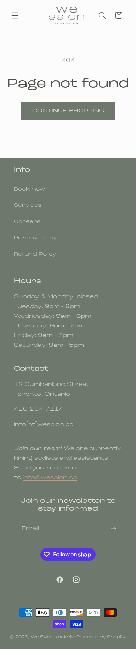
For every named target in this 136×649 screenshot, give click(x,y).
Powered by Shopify (101, 637)
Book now (29, 189)
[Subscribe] (114, 528)
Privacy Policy (35, 238)
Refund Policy (35, 254)
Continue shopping (68, 111)
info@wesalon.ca (50, 478)
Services (27, 205)
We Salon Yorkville (53, 637)
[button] (15, 15)
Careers (27, 221)
